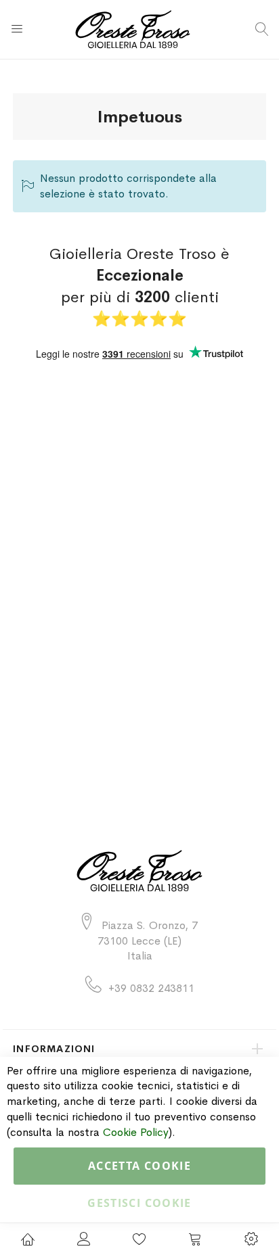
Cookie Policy (136, 1132)
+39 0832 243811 (151, 988)
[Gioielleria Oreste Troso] (140, 29)
